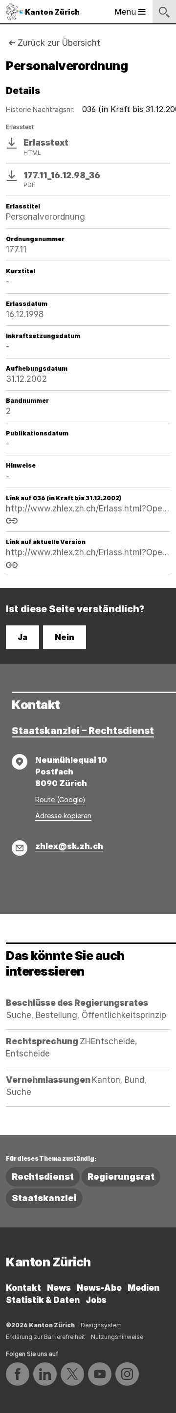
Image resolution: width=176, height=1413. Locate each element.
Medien (143, 1288)
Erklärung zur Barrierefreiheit (45, 1336)
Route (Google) (60, 799)
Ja (22, 637)
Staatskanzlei (44, 1198)
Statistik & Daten (43, 1300)
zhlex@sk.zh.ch (69, 846)
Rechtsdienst (43, 1176)
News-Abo (99, 1288)
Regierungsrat (121, 1176)
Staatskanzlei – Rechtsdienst (83, 730)
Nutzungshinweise (117, 1336)
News (59, 1288)
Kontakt (23, 1288)
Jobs (96, 1300)
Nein (64, 637)
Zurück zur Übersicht (59, 43)
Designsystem (101, 1325)
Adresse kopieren (63, 815)
